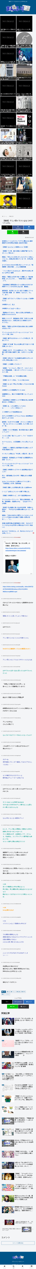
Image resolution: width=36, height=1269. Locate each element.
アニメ (13, 991)
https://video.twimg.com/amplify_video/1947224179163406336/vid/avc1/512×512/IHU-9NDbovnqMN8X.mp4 (18, 589)
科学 (24, 991)
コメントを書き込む (18, 1243)
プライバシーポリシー (18, 1261)
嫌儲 (4, 991)
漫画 (19, 991)
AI (9, 991)
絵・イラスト (6, 994)
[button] (23, 232)
